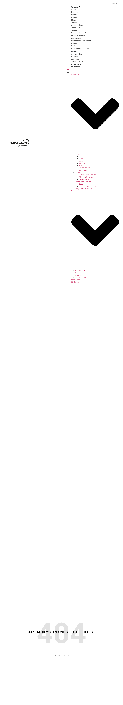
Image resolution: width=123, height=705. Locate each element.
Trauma (74, 30)
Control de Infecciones (80, 46)
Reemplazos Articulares (80, 41)
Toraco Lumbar (77, 62)
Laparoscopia (76, 64)
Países (113, 3)
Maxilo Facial (75, 67)
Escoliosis (75, 59)
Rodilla (74, 15)
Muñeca (74, 20)
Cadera (74, 17)
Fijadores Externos (78, 35)
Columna (74, 51)
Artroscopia (75, 9)
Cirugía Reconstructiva (80, 48)
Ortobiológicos (77, 25)
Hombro (74, 12)
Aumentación (76, 54)
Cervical (74, 57)
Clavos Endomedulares (80, 33)
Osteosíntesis (76, 38)
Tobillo (74, 22)
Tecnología (75, 28)
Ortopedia (74, 7)
